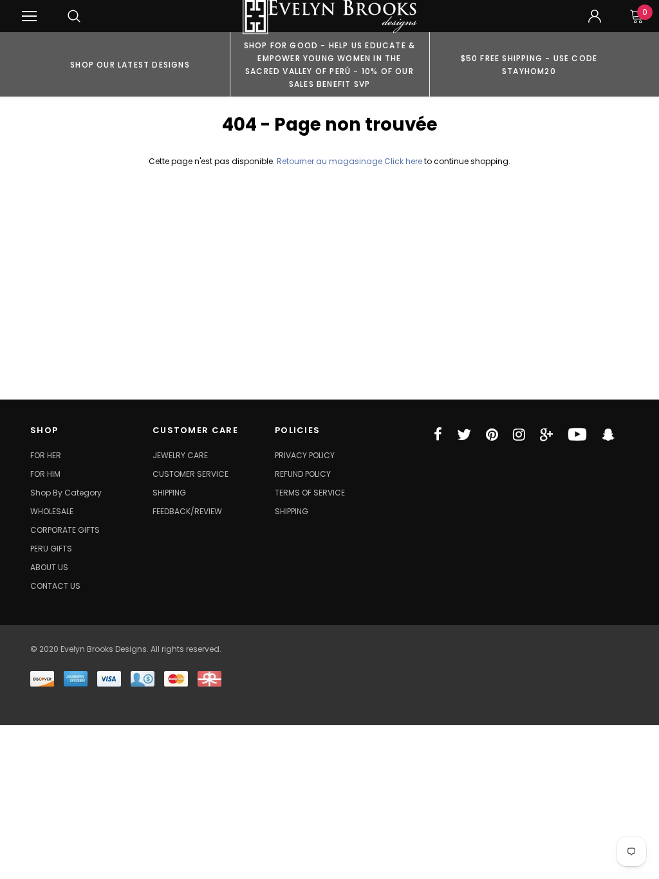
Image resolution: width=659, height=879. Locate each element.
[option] (130, 64)
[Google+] (546, 434)
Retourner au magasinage (329, 161)
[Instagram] (519, 434)
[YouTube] (577, 434)
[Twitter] (464, 434)
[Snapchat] (608, 434)
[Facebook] (438, 434)
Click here (404, 161)
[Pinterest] (492, 434)
